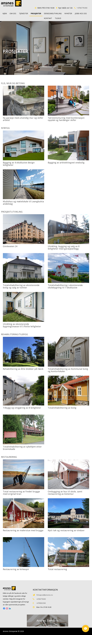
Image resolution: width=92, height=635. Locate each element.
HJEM (5, 13)
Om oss (13, 13)
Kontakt (48, 18)
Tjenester (23, 13)
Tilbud (58, 18)
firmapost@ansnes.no (45, 595)
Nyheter (68, 13)
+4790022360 (41, 603)
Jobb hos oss (81, 13)
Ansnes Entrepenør (10, 631)
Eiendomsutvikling (53, 13)
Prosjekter (36, 13)
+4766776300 (82, 8)
